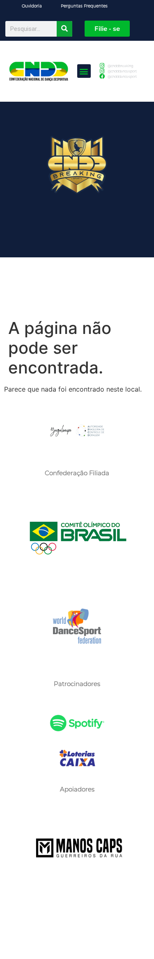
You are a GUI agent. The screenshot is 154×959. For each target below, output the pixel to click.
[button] (84, 71)
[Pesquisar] (64, 29)
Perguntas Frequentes (84, 6)
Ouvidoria (32, 6)
